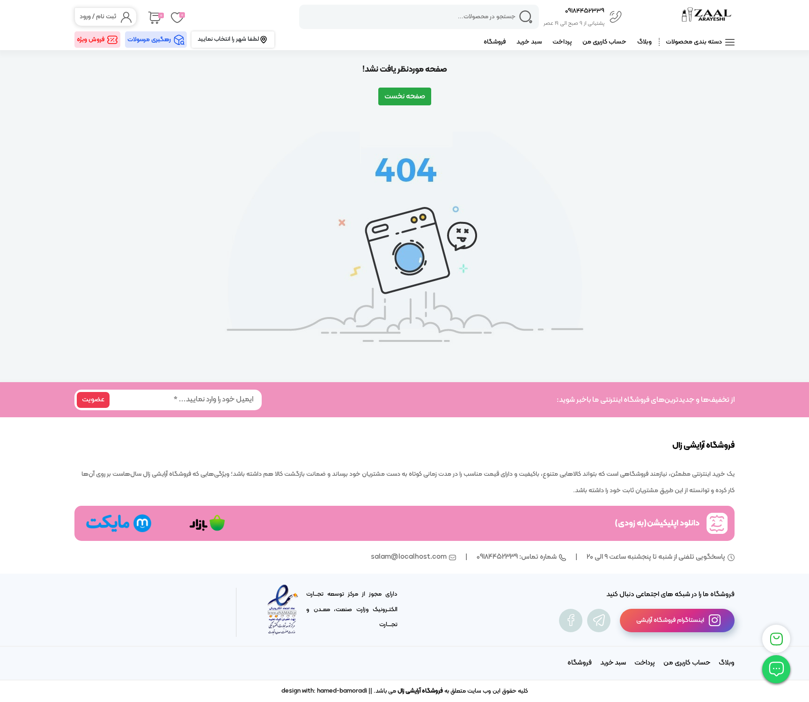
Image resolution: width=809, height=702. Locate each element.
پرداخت (562, 42)
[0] (153, 17)
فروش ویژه (90, 39)
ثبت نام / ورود (98, 17)
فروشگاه (495, 42)
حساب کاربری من (604, 42)
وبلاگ (644, 42)
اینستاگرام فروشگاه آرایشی (670, 620)
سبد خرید (529, 42)
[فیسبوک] (570, 620)
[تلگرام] (598, 620)
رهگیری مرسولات (149, 39)
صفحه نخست (404, 96)
